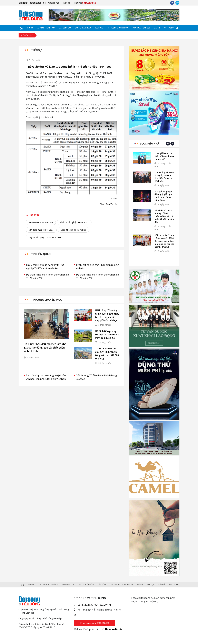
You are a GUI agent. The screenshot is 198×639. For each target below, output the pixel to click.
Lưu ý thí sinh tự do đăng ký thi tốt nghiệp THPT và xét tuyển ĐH (45, 266)
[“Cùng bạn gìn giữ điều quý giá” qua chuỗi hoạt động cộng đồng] (142, 196)
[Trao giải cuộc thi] (142, 158)
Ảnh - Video (169, 28)
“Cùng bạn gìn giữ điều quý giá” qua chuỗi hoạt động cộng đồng (164, 195)
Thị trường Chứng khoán (118, 28)
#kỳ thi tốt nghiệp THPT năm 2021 (45, 237)
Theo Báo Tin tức (108, 204)
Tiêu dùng (98, 28)
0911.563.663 (85, 604)
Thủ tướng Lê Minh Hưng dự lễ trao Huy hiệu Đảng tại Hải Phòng (164, 176)
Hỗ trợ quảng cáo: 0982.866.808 (94, 623)
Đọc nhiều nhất (150, 143)
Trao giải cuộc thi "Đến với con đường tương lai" (164, 156)
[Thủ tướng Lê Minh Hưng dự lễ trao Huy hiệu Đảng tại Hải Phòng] (142, 177)
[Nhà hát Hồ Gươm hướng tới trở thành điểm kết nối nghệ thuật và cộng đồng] (142, 215)
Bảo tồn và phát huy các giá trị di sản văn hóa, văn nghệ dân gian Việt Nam (46, 377)
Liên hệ (66, 2)
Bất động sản (65, 28)
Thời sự (29, 28)
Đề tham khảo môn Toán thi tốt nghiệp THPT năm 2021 (47, 276)
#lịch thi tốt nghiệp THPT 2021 (74, 222)
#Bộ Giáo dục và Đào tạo (41, 222)
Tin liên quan (41, 254)
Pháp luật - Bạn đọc (141, 28)
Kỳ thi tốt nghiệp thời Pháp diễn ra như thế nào (97, 266)
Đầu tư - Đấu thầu (83, 28)
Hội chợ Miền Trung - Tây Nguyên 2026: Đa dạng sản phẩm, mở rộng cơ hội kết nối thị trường (164, 241)
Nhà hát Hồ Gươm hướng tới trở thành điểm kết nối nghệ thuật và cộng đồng (164, 216)
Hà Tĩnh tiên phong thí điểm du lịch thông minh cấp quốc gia (107, 334)
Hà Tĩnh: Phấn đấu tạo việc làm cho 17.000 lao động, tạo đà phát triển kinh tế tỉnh (45, 347)
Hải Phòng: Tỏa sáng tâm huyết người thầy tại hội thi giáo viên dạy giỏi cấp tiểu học (107, 315)
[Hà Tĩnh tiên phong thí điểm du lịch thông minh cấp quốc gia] (83, 336)
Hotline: (85, 2)
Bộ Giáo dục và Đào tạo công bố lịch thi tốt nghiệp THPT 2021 (70, 67)
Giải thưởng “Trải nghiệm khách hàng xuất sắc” (96, 377)
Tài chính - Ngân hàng (46, 28)
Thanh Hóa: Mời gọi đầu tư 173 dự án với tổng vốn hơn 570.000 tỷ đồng (107, 353)
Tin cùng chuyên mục (46, 299)
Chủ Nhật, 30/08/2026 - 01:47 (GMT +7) (39, 2)
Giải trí (157, 28)
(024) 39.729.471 (102, 604)
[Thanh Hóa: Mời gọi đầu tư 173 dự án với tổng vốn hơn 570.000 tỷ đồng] (83, 353)
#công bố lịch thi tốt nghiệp (73, 229)
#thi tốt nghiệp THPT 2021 (41, 229)
